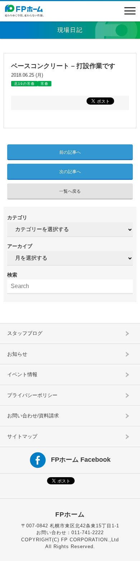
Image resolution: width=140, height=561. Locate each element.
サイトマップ (22, 436)
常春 (44, 84)
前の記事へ (70, 152)
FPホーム (70, 514)
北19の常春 (24, 84)
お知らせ (17, 354)
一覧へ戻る (70, 191)
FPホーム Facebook (81, 459)
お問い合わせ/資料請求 (33, 415)
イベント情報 (22, 374)
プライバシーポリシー (32, 395)
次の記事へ (70, 171)
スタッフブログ (24, 333)
